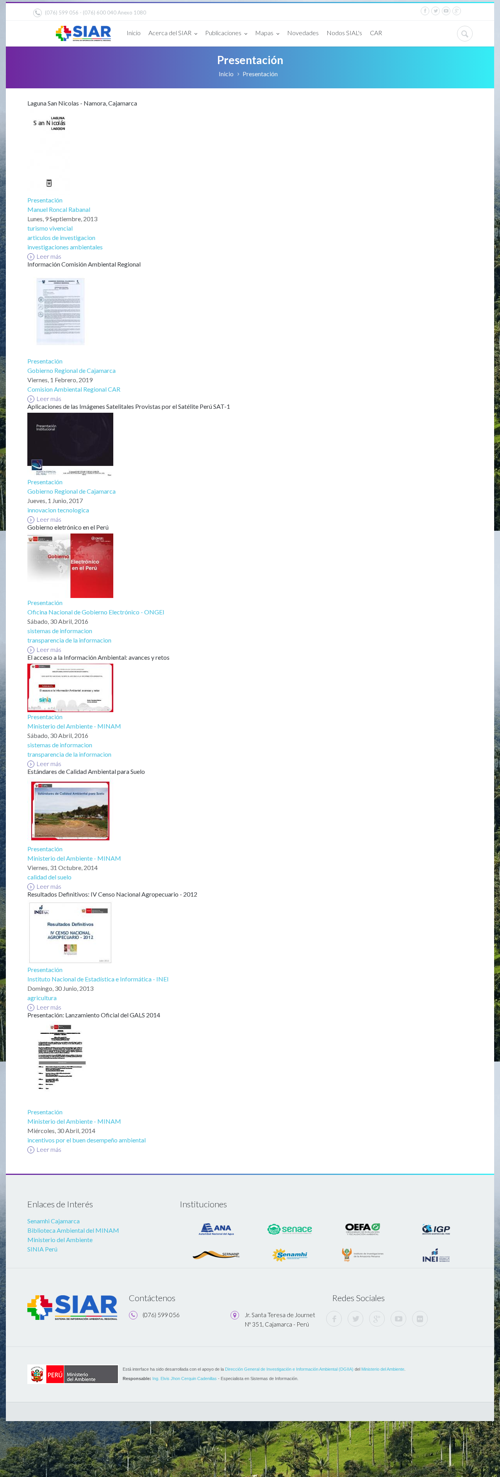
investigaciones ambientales (65, 247)
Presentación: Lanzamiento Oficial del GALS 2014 (93, 1015)
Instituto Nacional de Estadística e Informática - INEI (98, 979)
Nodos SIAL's (344, 32)
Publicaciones (223, 32)
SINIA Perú (42, 1249)
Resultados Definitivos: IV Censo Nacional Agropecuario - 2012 (112, 894)
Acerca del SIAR (169, 32)
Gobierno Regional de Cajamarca (71, 370)
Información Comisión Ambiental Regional (84, 264)
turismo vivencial (50, 228)
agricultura (42, 997)
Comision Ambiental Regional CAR (73, 389)
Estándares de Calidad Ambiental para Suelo (86, 771)
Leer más (48, 256)
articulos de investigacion (61, 237)
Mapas (264, 32)
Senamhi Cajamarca (53, 1221)
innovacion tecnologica (58, 510)
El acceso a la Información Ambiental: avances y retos (98, 657)
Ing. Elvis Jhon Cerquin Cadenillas (184, 1378)
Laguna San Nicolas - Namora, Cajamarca (82, 103)
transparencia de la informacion (69, 640)
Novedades (303, 32)
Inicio (134, 32)
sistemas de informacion (59, 630)
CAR (376, 32)
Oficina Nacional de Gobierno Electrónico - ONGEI (95, 612)
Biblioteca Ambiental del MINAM (73, 1230)
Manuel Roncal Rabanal (58, 209)
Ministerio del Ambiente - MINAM (74, 726)
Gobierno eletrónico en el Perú (68, 527)
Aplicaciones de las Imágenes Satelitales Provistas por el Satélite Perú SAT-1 (128, 406)
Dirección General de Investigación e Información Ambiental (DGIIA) (289, 1369)
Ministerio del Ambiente (60, 1239)
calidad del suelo (49, 877)
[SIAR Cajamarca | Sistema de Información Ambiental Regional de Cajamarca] (83, 30)
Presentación (44, 200)
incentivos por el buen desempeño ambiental (86, 1140)
